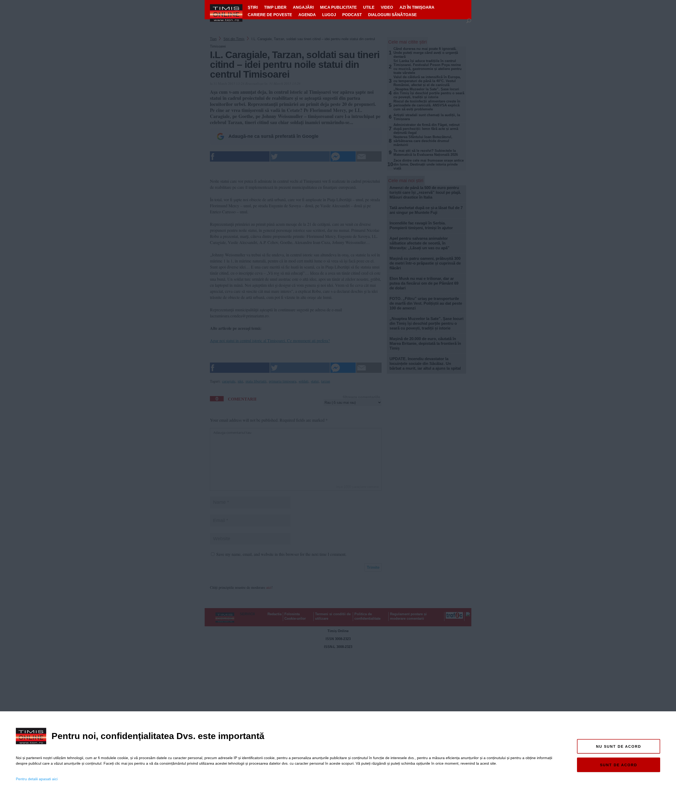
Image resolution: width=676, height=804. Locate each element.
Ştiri (253, 7)
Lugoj (329, 14)
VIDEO (387, 7)
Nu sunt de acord (618, 746)
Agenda (307, 14)
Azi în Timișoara (417, 7)
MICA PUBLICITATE (338, 7)
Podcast (352, 14)
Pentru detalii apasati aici (37, 779)
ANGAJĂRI (303, 7)
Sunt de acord (618, 765)
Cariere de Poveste (270, 14)
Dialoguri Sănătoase (392, 14)
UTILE (368, 7)
